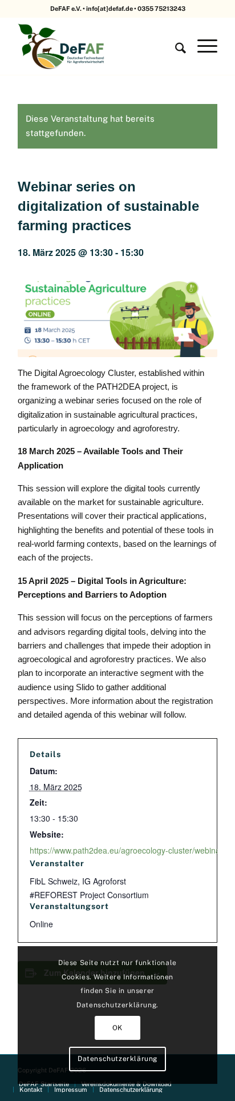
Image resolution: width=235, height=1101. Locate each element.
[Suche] (175, 46)
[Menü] (201, 46)
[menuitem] (175, 46)
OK (117, 1028)
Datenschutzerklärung (117, 1059)
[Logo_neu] (97, 46)
